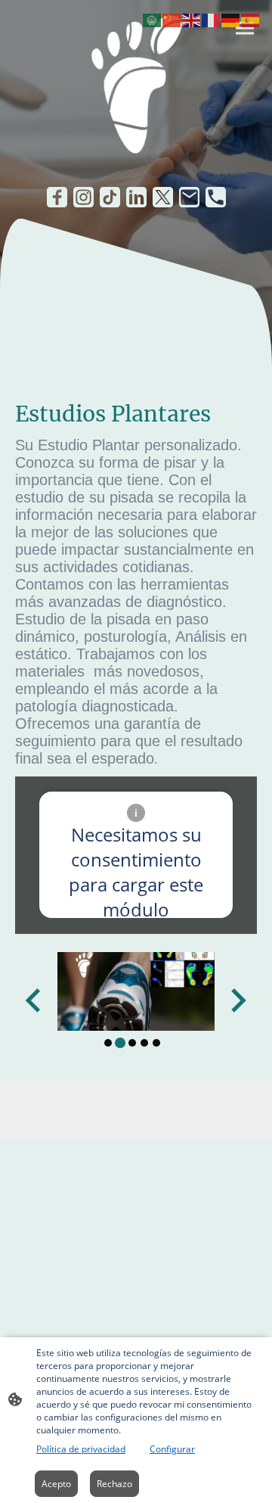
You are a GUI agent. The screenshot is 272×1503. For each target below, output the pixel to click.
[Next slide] (236, 1000)
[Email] (189, 197)
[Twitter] (163, 197)
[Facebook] (57, 197)
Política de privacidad (80, 1448)
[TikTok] (110, 197)
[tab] (108, 1043)
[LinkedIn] (136, 197)
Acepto (56, 1483)
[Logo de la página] (136, 87)
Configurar (172, 1448)
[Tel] (216, 197)
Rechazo (114, 1483)
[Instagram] (83, 197)
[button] (152, 19)
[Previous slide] (34, 1000)
